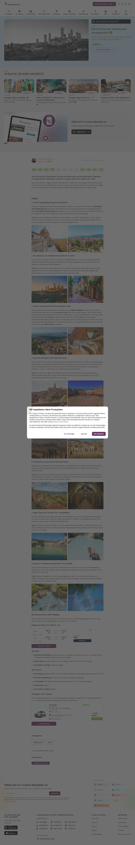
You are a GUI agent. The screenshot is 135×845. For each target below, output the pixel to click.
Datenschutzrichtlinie (60, 422)
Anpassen (84, 434)
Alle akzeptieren (99, 434)
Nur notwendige (69, 434)
